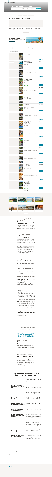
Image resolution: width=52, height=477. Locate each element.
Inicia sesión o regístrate (12, 41)
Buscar (38, 8)
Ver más (26, 213)
